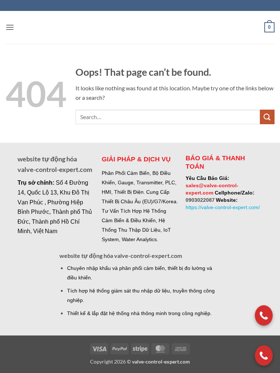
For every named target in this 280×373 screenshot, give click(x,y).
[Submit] (267, 117)
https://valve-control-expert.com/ (223, 207)
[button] (9, 27)
